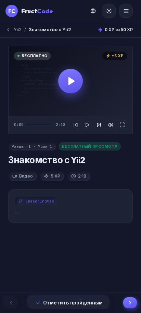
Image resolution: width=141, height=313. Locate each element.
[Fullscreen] (122, 125)
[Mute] (110, 125)
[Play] (87, 125)
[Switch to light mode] (109, 11)
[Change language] (93, 11)
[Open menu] (126, 11)
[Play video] (70, 81)
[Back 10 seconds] (75, 125)
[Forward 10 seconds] (99, 125)
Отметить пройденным (73, 302)
